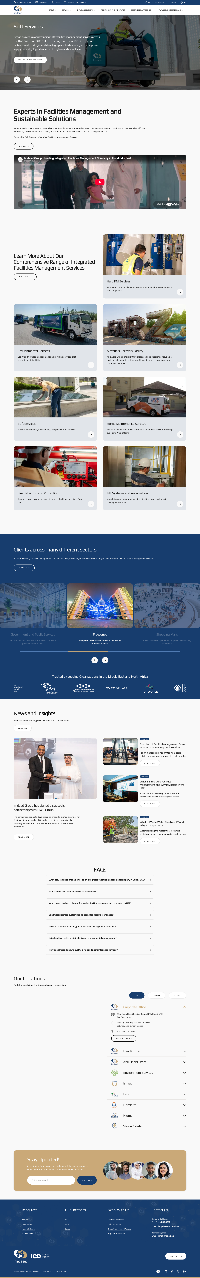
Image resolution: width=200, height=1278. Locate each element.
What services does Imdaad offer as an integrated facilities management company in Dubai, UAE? (100, 879)
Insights (25, 1220)
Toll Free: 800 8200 (126, 1031)
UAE (67, 1220)
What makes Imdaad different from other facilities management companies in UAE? (100, 903)
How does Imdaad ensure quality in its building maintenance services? (100, 949)
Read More (24, 837)
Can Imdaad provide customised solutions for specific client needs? (100, 914)
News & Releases (28, 1229)
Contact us (24, 568)
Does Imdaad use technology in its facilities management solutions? (100, 926)
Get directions (124, 1038)
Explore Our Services (29, 56)
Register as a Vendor (116, 1233)
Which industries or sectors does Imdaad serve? (100, 891)
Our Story (23, 146)
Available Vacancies (116, 1220)
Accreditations (28, 1233)
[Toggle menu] (55, 10)
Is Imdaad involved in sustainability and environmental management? (100, 938)
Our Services (25, 277)
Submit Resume (114, 1224)
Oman (67, 1224)
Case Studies (27, 1224)
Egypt (67, 1229)
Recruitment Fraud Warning (119, 1229)
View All (22, 728)
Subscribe (87, 1180)
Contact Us (176, 1256)
